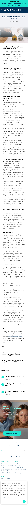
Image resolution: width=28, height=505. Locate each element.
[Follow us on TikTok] (19, 456)
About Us (17, 465)
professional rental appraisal (15, 336)
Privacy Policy (6, 497)
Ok (24, 501)
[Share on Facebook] (10, 445)
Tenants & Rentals (5, 472)
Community (18, 473)
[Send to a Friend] (17, 445)
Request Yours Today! (12, 433)
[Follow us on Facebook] (16, 456)
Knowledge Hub (19, 467)
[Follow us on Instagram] (8, 456)
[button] (14, 354)
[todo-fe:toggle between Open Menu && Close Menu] (1, 9)
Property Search (5, 463)
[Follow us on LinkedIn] (12, 456)
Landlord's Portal (5, 478)
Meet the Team (19, 463)
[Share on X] (14, 445)
